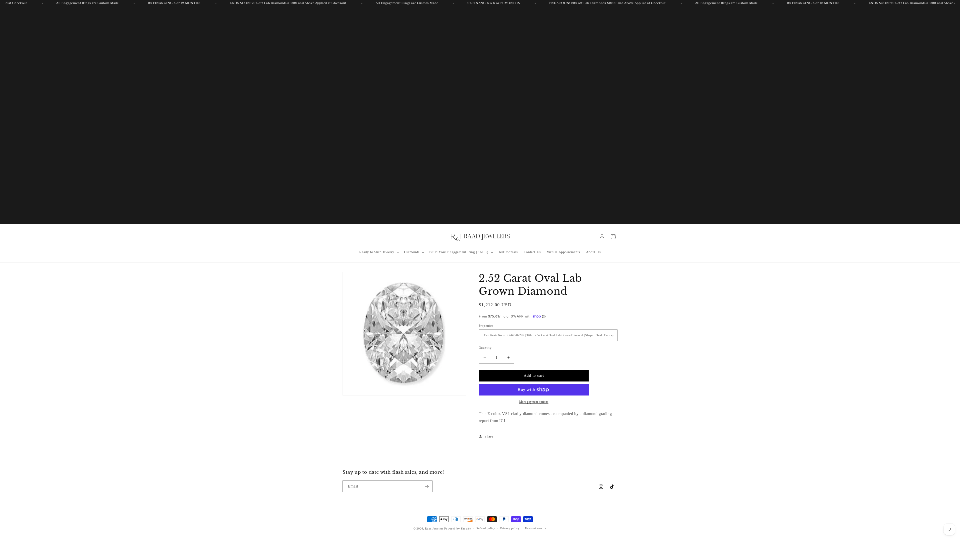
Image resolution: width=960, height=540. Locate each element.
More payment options (533, 402)
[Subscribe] (426, 486)
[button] (378, 252)
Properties (486, 326)
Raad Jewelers (434, 528)
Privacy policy (510, 528)
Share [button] (488, 436)
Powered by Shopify (457, 528)
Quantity (485, 348)
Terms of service (535, 528)
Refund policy (485, 528)
